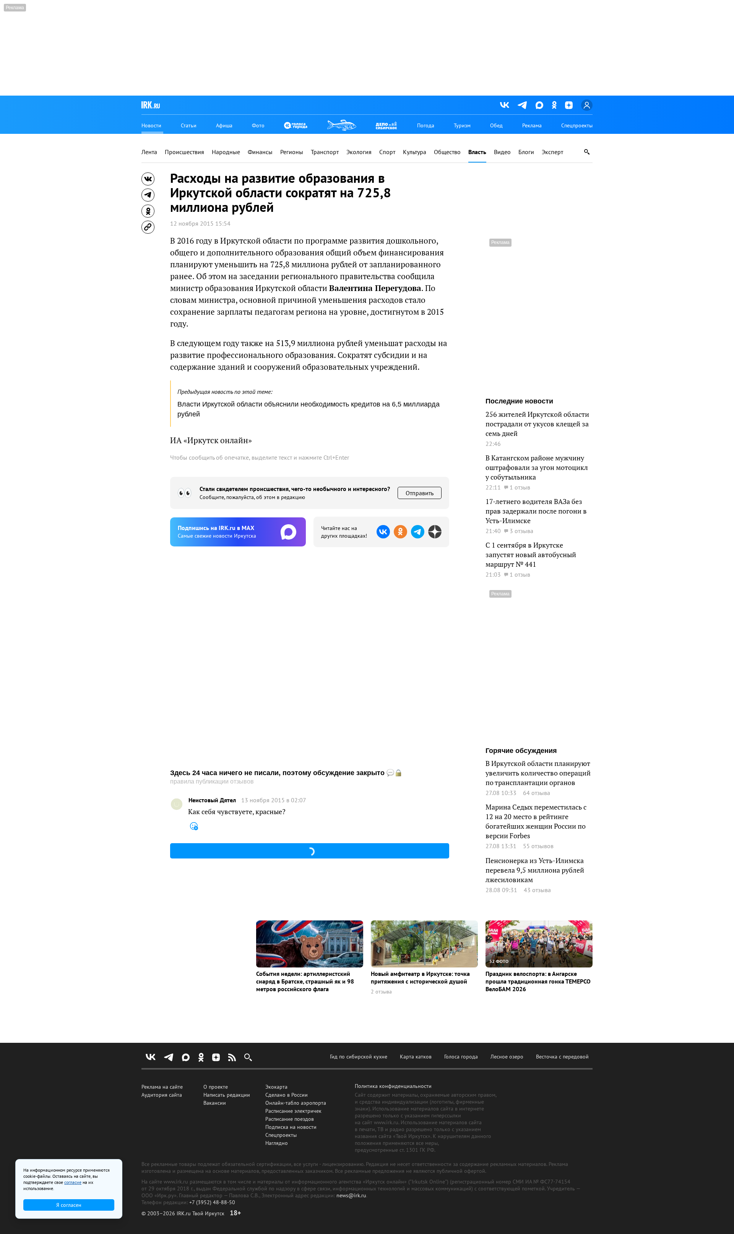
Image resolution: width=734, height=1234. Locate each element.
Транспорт (325, 152)
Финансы (260, 152)
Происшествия (184, 152)
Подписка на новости (291, 1126)
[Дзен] (569, 105)
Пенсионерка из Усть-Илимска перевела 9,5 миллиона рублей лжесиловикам (535, 870)
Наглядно (276, 1143)
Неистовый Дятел (212, 800)
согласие (72, 1182)
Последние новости (519, 401)
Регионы (291, 152)
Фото (258, 125)
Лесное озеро (506, 1056)
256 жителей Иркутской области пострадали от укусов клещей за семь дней (537, 424)
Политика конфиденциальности (393, 1086)
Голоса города (461, 1056)
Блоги (526, 152)
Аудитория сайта (161, 1094)
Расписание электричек (293, 1110)
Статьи (188, 125)
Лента (149, 152)
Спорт (387, 152)
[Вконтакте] (504, 105)
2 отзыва (381, 992)
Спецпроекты (577, 125)
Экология (359, 152)
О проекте (215, 1086)
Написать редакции (226, 1094)
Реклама (532, 125)
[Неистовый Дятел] (176, 804)
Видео (502, 152)
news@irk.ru (351, 1195)
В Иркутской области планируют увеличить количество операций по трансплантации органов (538, 773)
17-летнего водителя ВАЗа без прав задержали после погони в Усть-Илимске (536, 511)
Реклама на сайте (162, 1086)
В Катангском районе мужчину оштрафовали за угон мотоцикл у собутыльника (537, 467)
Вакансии (214, 1102)
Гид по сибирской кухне (358, 1056)
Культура (414, 152)
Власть (477, 152)
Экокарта (276, 1086)
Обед (496, 125)
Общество (447, 152)
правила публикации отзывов (212, 781)
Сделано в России (286, 1094)
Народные (226, 152)
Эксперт (552, 152)
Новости (151, 125)
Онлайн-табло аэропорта (295, 1102)
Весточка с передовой (562, 1056)
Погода (425, 125)
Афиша (224, 125)
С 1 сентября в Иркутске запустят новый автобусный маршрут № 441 (531, 555)
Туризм (462, 125)
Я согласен (68, 1204)
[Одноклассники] (554, 105)
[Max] (539, 105)
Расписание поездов (289, 1118)
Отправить (420, 493)
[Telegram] (522, 105)
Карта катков (416, 1056)
